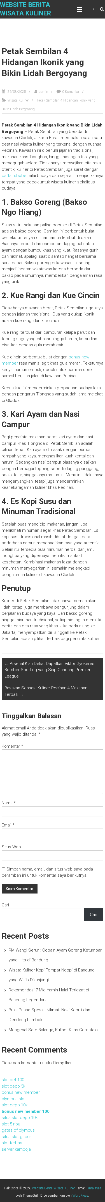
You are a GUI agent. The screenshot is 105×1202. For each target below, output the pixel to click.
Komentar (12, 746)
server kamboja (16, 1149)
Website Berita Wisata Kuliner (53, 1188)
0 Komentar (70, 92)
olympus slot (14, 1098)
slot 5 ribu (11, 1124)
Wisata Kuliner (18, 100)
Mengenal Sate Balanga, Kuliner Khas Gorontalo (53, 1029)
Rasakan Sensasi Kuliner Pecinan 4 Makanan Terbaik (45, 691)
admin (43, 92)
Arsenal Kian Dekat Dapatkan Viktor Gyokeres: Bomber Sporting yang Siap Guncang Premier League (49, 670)
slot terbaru (13, 1142)
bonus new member (21, 1092)
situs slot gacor (16, 1136)
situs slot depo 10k (20, 1117)
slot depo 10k (14, 1104)
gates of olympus (18, 1130)
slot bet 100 (13, 1079)
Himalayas (93, 1188)
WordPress (80, 1196)
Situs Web (11, 846)
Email (8, 825)
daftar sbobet (15, 175)
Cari (5, 905)
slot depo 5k (13, 1086)
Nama (9, 802)
